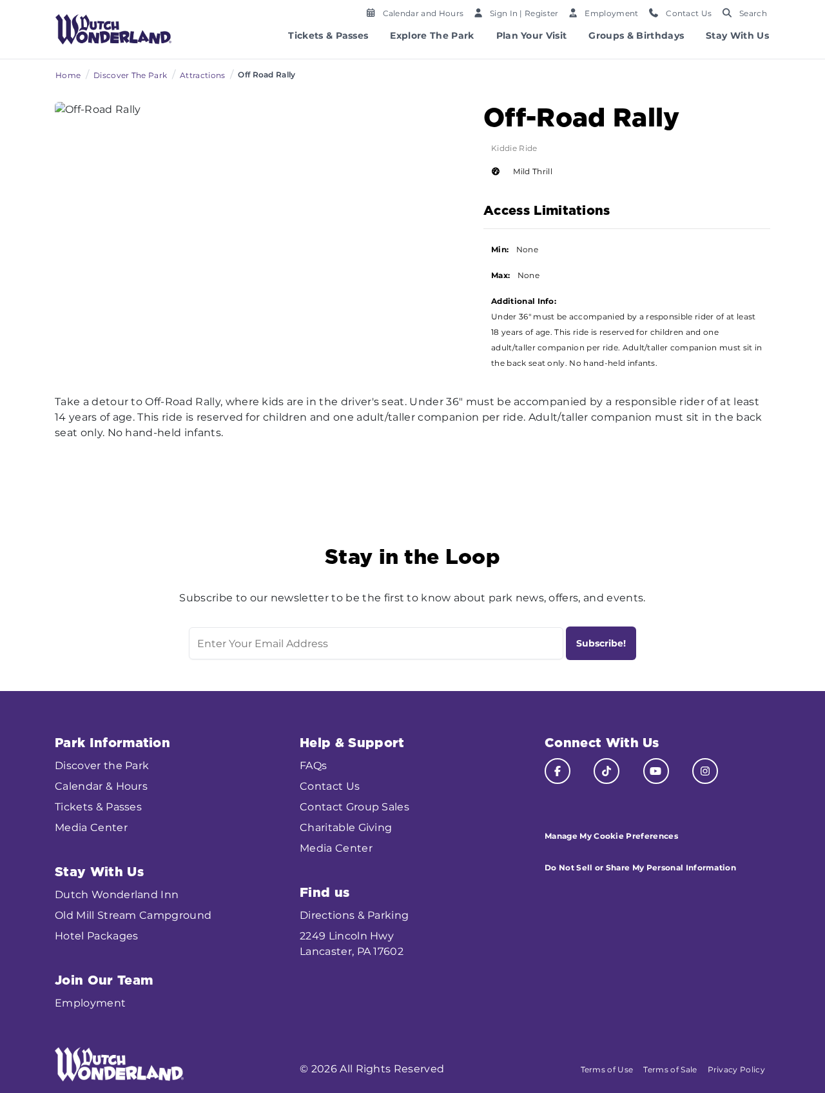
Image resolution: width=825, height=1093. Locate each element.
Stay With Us (737, 35)
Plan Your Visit (531, 35)
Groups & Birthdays (636, 35)
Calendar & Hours (101, 786)
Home (68, 75)
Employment (90, 1003)
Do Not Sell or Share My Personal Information (640, 867)
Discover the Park (102, 765)
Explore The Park (432, 35)
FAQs (313, 765)
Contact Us (330, 786)
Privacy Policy (736, 1069)
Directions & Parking (354, 915)
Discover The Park (130, 75)
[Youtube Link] (656, 771)
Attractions (203, 75)
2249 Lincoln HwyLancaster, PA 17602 (351, 944)
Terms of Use (607, 1069)
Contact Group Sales (354, 807)
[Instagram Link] (705, 771)
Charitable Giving (346, 827)
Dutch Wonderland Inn (117, 894)
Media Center (91, 827)
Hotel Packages (96, 936)
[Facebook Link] (557, 771)
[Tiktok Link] (606, 771)
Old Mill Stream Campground (133, 915)
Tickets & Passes (328, 35)
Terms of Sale (670, 1069)
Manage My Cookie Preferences (611, 836)
